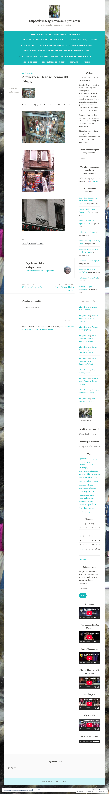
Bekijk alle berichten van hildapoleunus (39, 270)
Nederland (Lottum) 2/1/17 (33, 285)
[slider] (97, 741)
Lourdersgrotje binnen (86, 485)
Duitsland (82, 465)
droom (93, 462)
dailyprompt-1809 (89, 462)
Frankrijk (83, 467)
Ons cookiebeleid (30, 790)
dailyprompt (83, 462)
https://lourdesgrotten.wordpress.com (54, 21)
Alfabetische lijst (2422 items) (83, 40)
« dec (80, 560)
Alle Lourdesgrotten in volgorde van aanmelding (40, 40)
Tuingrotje (89, 512)
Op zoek (86, 62)
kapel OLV (94, 482)
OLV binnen (90, 501)
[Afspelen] (81, 617)
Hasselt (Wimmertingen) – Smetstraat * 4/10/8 (88, 338)
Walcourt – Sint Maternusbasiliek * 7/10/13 (89, 318)
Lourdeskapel (90, 495)
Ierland (94, 471)
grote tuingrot (86, 471)
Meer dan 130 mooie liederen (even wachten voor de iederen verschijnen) (56, 56)
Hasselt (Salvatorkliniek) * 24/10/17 (65, 287)
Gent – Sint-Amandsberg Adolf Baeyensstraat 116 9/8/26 (88, 201)
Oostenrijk (82, 505)
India (97, 471)
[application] (89, 613)
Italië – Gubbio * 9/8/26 (87, 232)
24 (83, 549)
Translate (94, 181)
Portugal (80, 512)
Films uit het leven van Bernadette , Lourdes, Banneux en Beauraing (56, 51)
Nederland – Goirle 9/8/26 (88, 278)
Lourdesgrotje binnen (87, 488)
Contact (74, 62)
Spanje (84, 512)
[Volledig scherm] (98, 617)
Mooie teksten (31, 62)
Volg (82, 595)
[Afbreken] (95, 617)
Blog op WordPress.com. (54, 781)
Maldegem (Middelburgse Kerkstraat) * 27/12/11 (89, 381)
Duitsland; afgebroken (89, 464)
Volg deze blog (89, 567)
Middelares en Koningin (53, 62)
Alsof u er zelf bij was (82, 45)
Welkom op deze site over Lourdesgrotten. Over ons (55, 34)
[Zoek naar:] (89, 158)
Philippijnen (94, 509)
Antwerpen (27, 73)
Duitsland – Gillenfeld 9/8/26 (89, 261)
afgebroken (83, 458)
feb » (85, 560)
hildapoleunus (14, 92)
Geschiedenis (27, 45)
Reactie (67, 320)
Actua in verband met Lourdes (52, 45)
